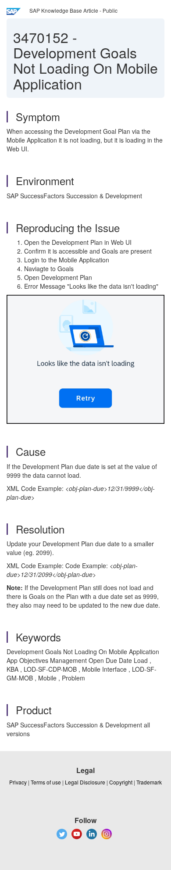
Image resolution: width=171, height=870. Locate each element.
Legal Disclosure (85, 782)
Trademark (149, 782)
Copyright (120, 782)
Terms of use (46, 782)
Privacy (18, 782)
